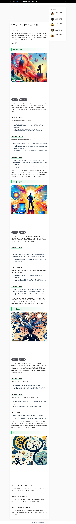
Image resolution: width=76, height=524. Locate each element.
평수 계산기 (14, 232)
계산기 (14, 1)
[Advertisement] (29, 14)
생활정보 (25, 1)
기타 (36, 1)
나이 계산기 (22, 232)
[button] (65, 1)
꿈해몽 (32, 1)
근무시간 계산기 (23, 100)
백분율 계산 (22, 359)
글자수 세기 (14, 100)
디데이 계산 (14, 359)
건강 (29, 1)
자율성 (29, 109)
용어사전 (18, 1)
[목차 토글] (15, 43)
